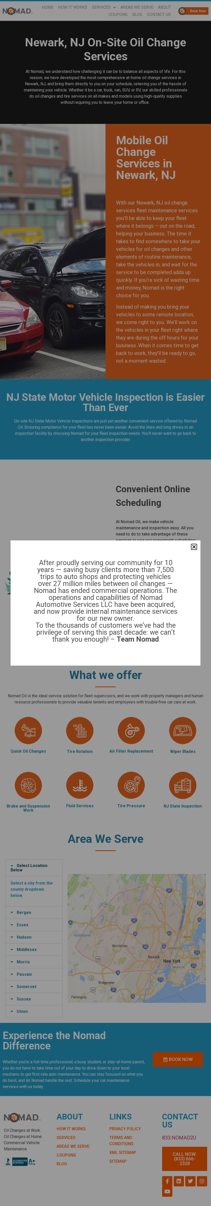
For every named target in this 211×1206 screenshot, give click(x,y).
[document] (105, 603)
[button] (194, 546)
